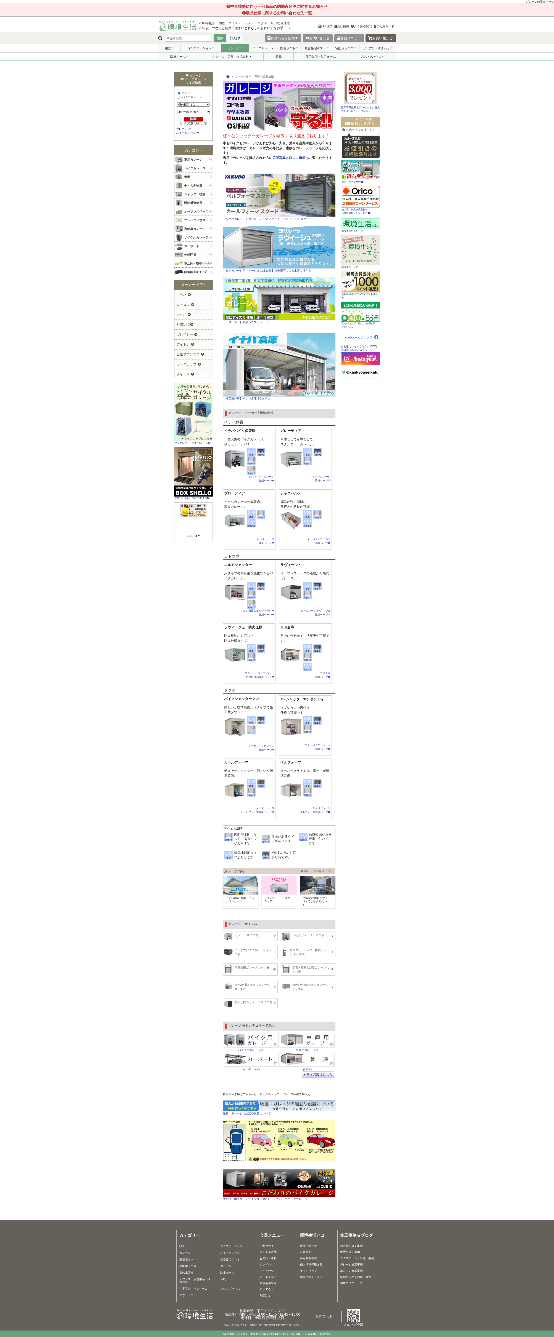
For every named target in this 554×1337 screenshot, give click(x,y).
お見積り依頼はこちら (360, 129)
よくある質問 (363, 26)
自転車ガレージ (194, 228)
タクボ (182, 314)
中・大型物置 (193, 184)
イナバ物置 (233, 422)
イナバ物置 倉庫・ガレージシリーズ (239, 899)
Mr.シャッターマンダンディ (302, 699)
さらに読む (319, 871)
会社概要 (343, 26)
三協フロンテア (189, 354)
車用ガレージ (193, 159)
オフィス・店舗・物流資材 (230, 56)
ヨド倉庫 (287, 627)
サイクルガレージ (196, 236)
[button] (193, 528)
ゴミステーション (199, 48)
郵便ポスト (287, 48)
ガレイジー (185, 334)
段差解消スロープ (195, 271)
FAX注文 (327, 26)
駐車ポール (177, 56)
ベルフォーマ (290, 762)
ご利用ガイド (385, 26)
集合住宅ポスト (315, 48)
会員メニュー (350, 38)
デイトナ (184, 344)
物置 (168, 48)
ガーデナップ (187, 364)
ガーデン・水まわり (376, 48)
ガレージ (234, 48)
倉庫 (187, 176)
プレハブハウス (370, 56)
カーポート (191, 245)
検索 (220, 38)
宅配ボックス (344, 48)
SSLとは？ (193, 536)
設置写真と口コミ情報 (289, 158)
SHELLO (183, 324)
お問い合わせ (319, 38)
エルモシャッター (238, 565)
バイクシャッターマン (241, 699)
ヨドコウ (184, 304)
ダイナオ (184, 374)
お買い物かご (382, 38)
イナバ (182, 294)
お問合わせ (324, 1316)
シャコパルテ (290, 493)
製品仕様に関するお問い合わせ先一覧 (279, 13)
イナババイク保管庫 (239, 431)
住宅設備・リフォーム (321, 56)
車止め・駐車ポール (197, 262)
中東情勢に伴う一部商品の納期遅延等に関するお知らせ (279, 6)
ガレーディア (290, 431)
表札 (278, 56)
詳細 (233, 38)
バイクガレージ (263, 48)
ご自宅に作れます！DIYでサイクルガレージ (316, 901)
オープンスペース (196, 210)
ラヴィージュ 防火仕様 (243, 627)
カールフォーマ (236, 762)
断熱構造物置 (193, 202)
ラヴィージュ (290, 565)
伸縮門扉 (190, 254)
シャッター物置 (194, 193)
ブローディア (234, 493)
